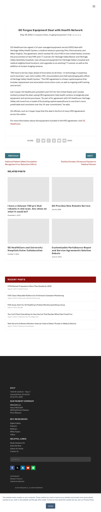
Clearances (22, 298)
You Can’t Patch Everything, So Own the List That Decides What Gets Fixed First (40, 314)
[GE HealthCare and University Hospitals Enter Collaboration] (28, 231)
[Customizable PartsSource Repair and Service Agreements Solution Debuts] (72, 231)
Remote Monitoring (33, 298)
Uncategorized (33, 317)
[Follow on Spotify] (33, 468)
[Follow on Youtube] (28, 468)
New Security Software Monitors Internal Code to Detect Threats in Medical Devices (42, 323)
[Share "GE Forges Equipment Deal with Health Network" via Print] (64, 140)
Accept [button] (50, 506)
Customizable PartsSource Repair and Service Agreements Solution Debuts (71, 250)
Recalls (20, 307)
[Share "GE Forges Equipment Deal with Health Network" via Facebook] (38, 140)
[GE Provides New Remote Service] (72, 189)
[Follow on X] (17, 468)
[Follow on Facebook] (12, 468)
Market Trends (23, 289)
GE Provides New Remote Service (71, 206)
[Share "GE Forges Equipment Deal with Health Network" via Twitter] (43, 140)
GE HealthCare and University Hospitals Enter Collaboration (25, 249)
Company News (41, 34)
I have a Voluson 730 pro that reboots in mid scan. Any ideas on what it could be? (27, 209)
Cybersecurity (22, 317)
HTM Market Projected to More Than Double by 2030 (29, 286)
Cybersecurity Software (26, 326)
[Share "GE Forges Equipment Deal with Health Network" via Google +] (48, 140)
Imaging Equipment (58, 34)
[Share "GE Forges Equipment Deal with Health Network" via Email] (59, 140)
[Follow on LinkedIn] (23, 468)
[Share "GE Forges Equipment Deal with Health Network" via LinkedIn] (54, 140)
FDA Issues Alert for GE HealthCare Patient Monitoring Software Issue (36, 305)
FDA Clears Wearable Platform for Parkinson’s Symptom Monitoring (36, 295)
